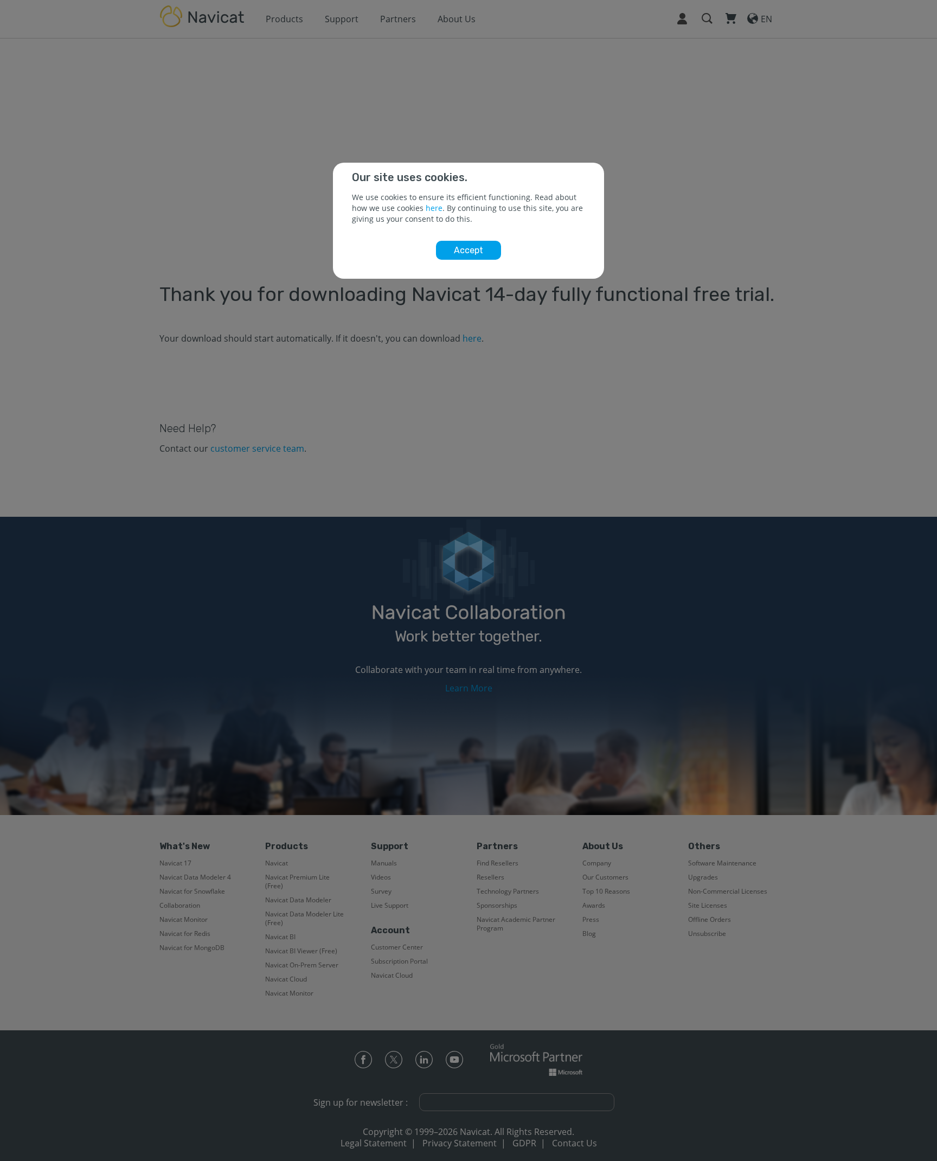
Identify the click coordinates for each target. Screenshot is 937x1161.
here (434, 208)
